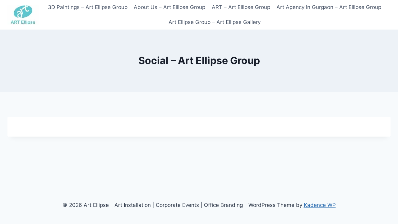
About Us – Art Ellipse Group (169, 7)
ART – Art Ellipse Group (241, 7)
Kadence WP (320, 205)
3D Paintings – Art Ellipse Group (87, 7)
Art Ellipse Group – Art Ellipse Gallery (215, 22)
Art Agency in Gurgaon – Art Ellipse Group (328, 7)
